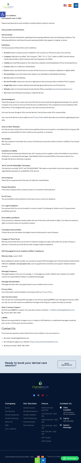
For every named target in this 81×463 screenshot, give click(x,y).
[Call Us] (61, 418)
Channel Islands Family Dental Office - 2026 (19, 457)
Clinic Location (67, 409)
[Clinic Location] (61, 408)
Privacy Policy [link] (38, 117)
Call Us (66, 418)
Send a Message (67, 426)
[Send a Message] (61, 425)
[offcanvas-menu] (76, 5)
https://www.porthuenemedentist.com (44, 342)
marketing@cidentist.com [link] (65, 310)
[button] (2, 14)
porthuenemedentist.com (63, 89)
